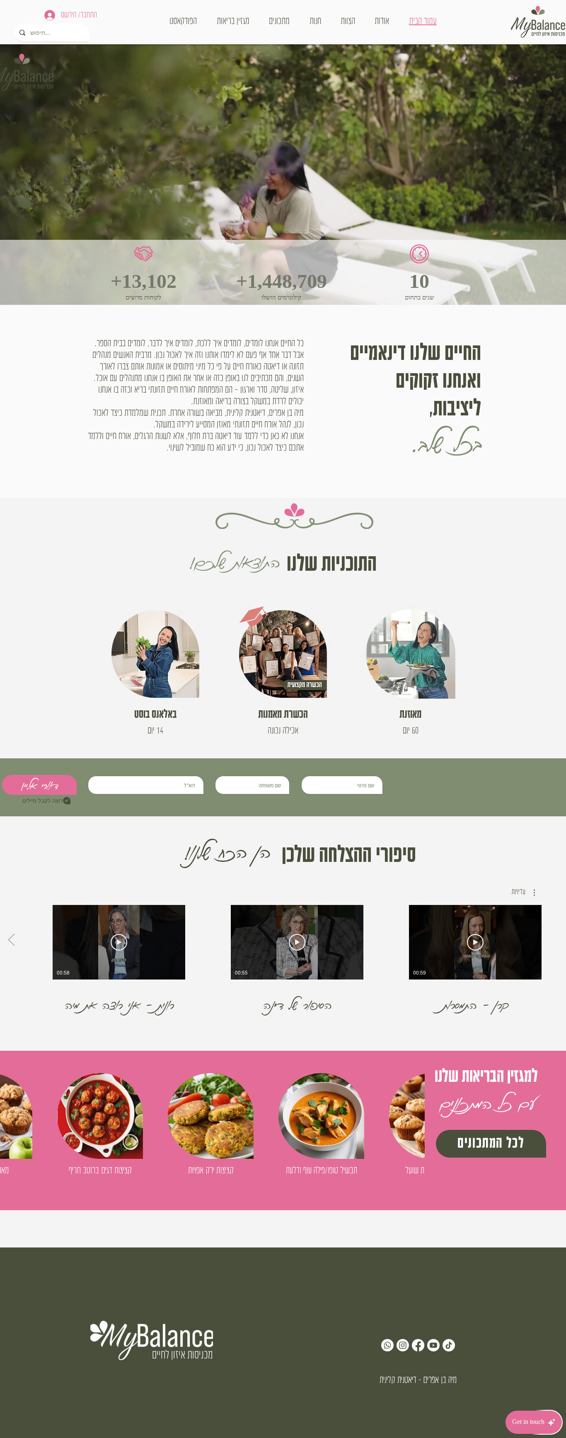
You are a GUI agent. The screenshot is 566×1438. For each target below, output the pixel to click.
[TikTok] (449, 1345)
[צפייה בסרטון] (475, 942)
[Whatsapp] (387, 1345)
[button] (523, 892)
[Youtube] (433, 1345)
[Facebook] (418, 1345)
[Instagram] (403, 1345)
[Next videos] (11, 940)
